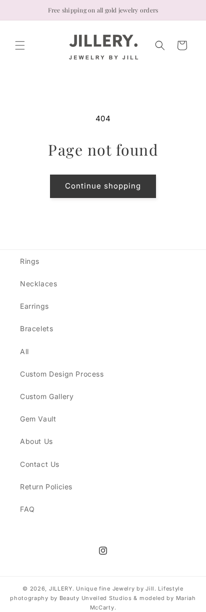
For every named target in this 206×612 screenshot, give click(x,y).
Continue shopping (103, 186)
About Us (36, 441)
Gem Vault (38, 418)
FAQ (27, 509)
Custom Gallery (47, 396)
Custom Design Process (62, 374)
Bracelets (36, 328)
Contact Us (40, 464)
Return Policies (46, 486)
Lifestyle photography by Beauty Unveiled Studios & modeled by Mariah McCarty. (103, 598)
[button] (20, 45)
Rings (30, 261)
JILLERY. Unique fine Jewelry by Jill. (102, 588)
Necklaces (38, 283)
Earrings (34, 306)
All (24, 351)
